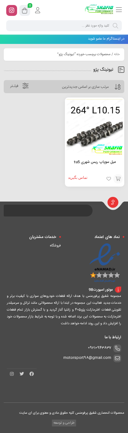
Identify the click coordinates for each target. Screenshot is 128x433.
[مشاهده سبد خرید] (24, 12)
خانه (117, 54)
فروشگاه (55, 246)
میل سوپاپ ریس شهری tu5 (95, 162)
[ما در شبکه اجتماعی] (11, 10)
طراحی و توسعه (64, 423)
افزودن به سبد (118, 178)
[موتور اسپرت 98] (99, 10)
